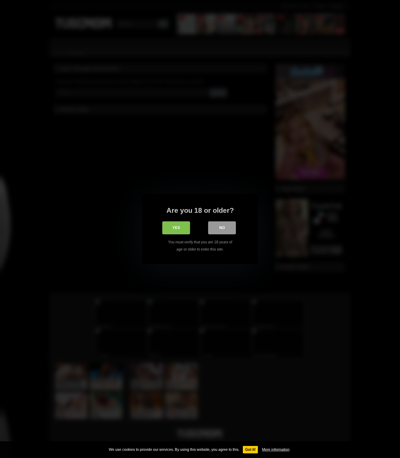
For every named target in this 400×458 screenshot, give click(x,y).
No (222, 228)
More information (276, 450)
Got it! (250, 450)
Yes (176, 228)
